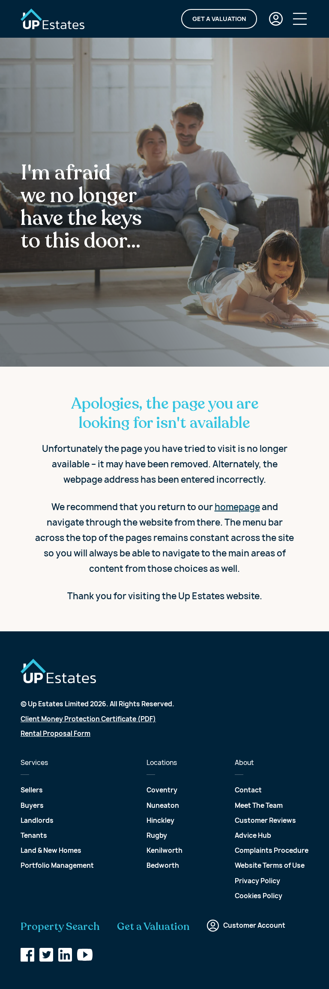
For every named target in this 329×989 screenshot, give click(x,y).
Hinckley (160, 820)
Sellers (32, 790)
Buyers (32, 805)
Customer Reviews (265, 820)
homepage (237, 507)
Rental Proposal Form (55, 733)
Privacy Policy (257, 880)
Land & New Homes (51, 850)
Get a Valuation (219, 19)
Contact (248, 790)
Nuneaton (163, 805)
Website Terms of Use (270, 865)
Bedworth (163, 865)
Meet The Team (259, 805)
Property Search (60, 927)
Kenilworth (164, 850)
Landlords (37, 820)
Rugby (157, 835)
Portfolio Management (57, 865)
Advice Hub (253, 835)
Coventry (162, 790)
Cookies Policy (258, 895)
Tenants (34, 835)
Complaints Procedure (271, 850)
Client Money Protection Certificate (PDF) (88, 718)
